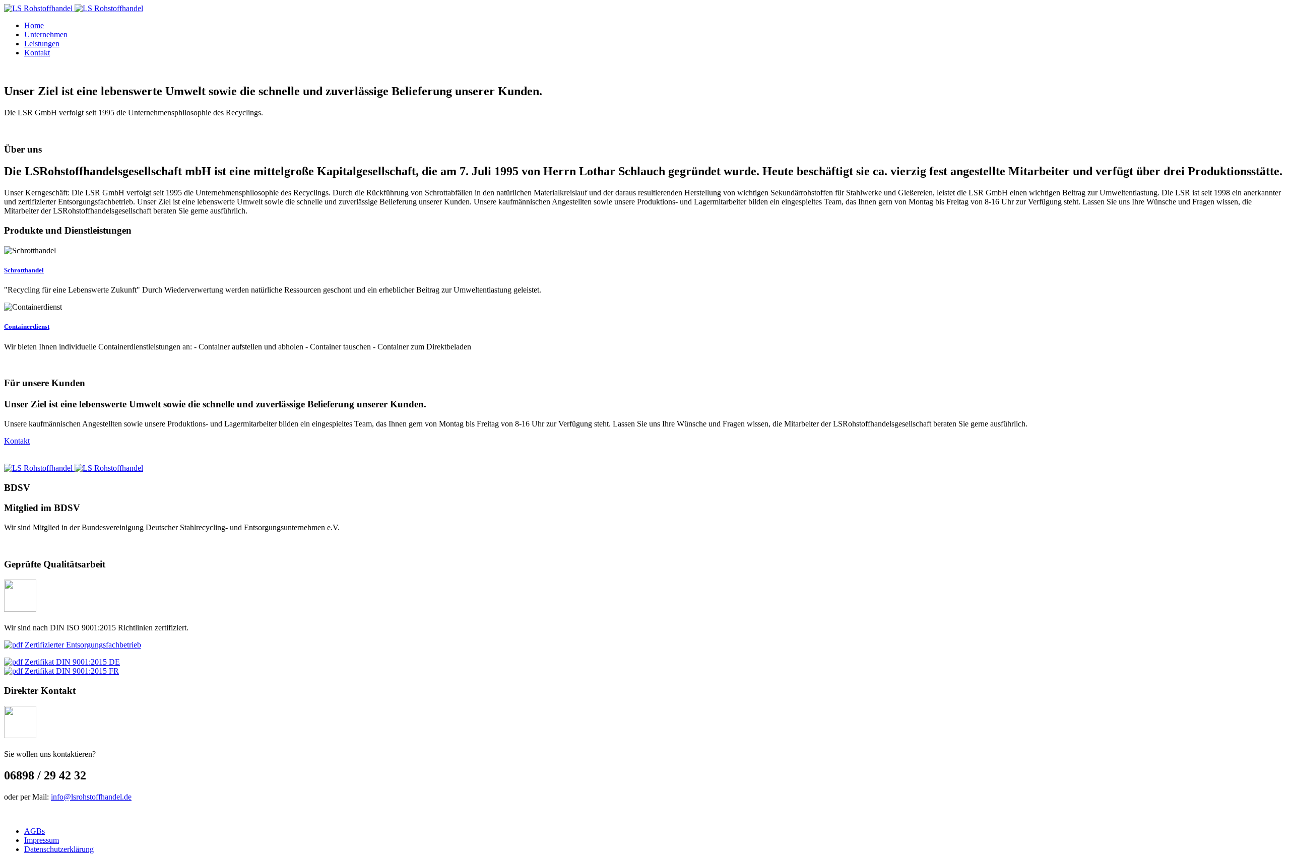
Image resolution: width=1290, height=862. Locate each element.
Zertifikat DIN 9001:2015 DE (71, 662)
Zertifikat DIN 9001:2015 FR (71, 671)
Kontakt (17, 441)
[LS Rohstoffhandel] (73, 8)
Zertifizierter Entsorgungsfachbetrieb (82, 644)
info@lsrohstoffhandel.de (91, 797)
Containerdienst (26, 326)
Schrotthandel (24, 270)
